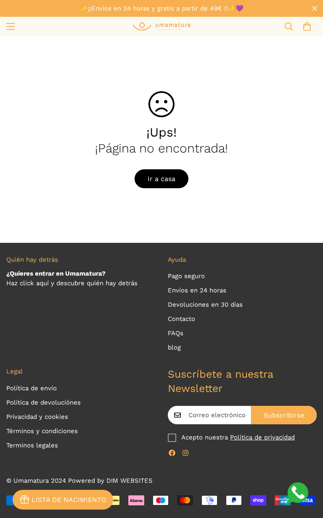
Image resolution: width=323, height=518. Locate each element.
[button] (307, 26)
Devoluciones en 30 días (205, 304)
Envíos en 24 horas (197, 290)
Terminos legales (32, 445)
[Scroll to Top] (306, 472)
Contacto (181, 319)
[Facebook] (172, 452)
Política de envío (31, 388)
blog (174, 347)
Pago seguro (186, 276)
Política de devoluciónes (43, 402)
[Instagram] (185, 452)
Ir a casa (161, 179)
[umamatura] (161, 26)
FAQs (175, 333)
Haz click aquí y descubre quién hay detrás (72, 283)
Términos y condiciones (42, 431)
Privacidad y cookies (37, 417)
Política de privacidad (262, 437)
